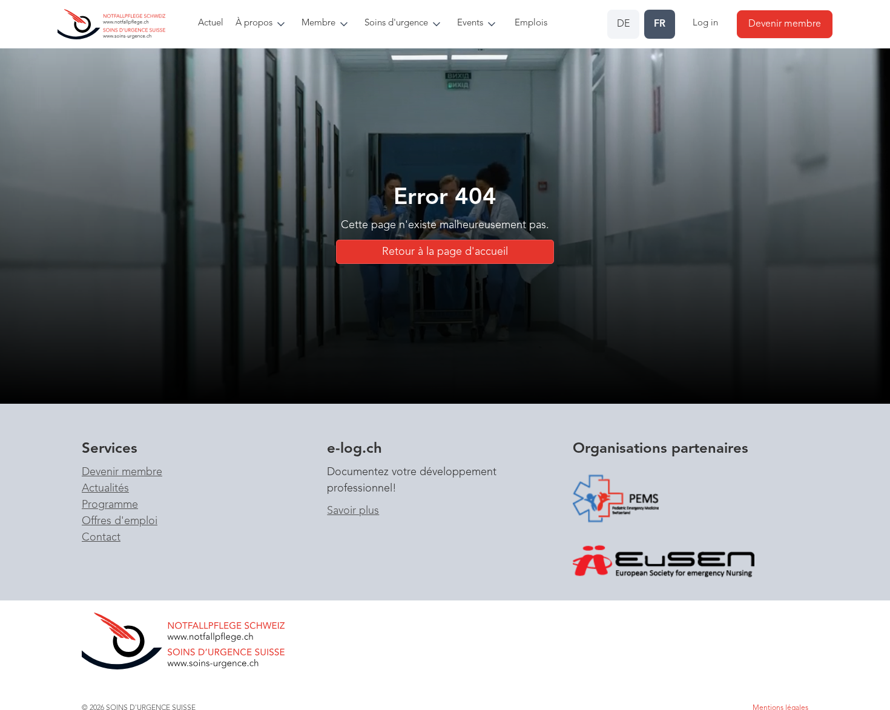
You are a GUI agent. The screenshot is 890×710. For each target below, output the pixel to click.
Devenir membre (122, 472)
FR (659, 24)
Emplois (531, 23)
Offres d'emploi (119, 521)
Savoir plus (353, 510)
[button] (264, 24)
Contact (101, 537)
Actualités (105, 488)
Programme (110, 504)
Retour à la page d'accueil (445, 251)
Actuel (210, 23)
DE (623, 24)
